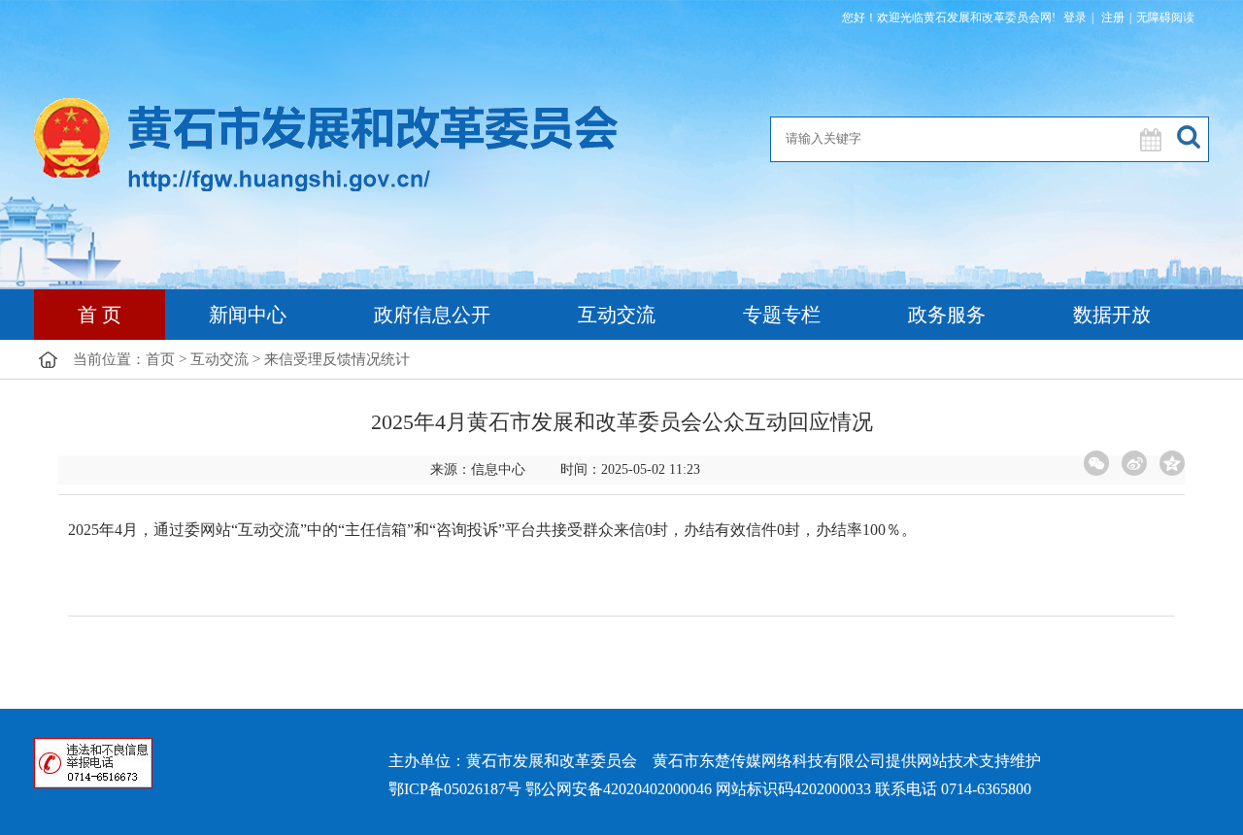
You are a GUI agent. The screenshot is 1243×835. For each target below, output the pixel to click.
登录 (1075, 17)
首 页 (99, 314)
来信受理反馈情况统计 (337, 359)
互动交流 (616, 314)
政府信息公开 (432, 314)
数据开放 (1112, 314)
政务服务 (947, 314)
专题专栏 (782, 314)
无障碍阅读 (1165, 17)
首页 (160, 359)
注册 (1111, 17)
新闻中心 (247, 314)
